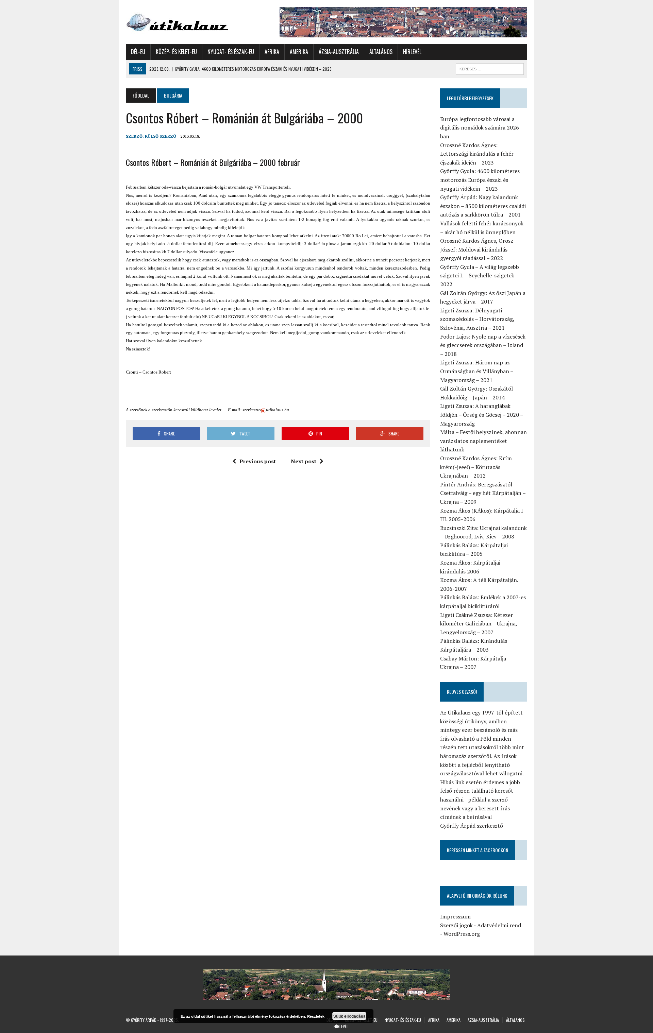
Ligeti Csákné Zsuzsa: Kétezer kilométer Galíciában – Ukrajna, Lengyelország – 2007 (478, 623)
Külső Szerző (160, 136)
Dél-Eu (138, 52)
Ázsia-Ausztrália (339, 52)
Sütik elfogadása (349, 1016)
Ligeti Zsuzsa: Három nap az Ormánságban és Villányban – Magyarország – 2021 (476, 371)
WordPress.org (461, 933)
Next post (303, 461)
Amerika (299, 52)
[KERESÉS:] (490, 68)
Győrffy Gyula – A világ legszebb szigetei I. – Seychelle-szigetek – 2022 (479, 275)
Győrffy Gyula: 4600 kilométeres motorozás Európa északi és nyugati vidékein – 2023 (480, 179)
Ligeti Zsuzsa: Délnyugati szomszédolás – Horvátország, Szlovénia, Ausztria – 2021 (477, 319)
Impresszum (455, 916)
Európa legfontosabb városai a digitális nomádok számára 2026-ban (480, 127)
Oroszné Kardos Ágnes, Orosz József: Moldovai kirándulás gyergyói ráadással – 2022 (476, 249)
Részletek (315, 1016)
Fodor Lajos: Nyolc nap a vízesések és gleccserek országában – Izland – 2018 (482, 345)
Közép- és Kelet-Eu (176, 52)
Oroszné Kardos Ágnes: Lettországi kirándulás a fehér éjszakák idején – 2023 (477, 153)
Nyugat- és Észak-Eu (230, 52)
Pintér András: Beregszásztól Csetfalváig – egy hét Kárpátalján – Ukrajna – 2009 (482, 493)
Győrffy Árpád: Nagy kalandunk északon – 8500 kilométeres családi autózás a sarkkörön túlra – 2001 (483, 205)
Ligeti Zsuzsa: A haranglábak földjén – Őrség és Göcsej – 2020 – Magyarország (481, 414)
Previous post (257, 461)
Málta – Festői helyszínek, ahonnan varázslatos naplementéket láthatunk (483, 440)
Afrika (272, 52)
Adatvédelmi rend (499, 925)
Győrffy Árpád (143, 1020)
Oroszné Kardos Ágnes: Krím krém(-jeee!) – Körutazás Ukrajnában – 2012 (476, 466)
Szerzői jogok (456, 925)
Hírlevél (412, 52)
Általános (380, 52)
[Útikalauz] (189, 20)
